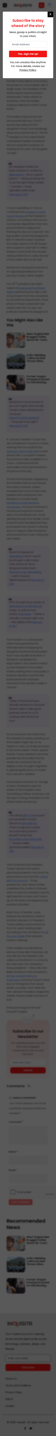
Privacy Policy (27, 70)
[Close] (50, 14)
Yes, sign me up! (28, 54)
